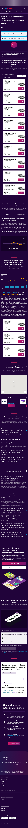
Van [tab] (25, 273)
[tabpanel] (14, 235)
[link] (21, 88)
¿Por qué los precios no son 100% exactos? (12, 764)
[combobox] (8, 27)
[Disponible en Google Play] (4, 818)
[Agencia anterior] (2, 392)
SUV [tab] (21, 273)
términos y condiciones (22, 651)
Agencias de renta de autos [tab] (9, 672)
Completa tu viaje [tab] (18, 679)
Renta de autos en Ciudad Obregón (18, 771)
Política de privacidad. (8, 652)
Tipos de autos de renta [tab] (8, 675)
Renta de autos (7, 770)
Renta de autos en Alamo (8, 694)
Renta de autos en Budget (8, 690)
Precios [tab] (7, 214)
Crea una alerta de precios (12, 735)
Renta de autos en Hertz (8, 692)
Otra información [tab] (21, 214)
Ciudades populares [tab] (7, 679)
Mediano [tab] (10, 273)
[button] (2, 8)
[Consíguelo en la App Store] (12, 818)
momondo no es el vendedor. (9, 759)
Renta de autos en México (17, 770)
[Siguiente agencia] (25, 392)
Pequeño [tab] (4, 273)
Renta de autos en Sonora (5, 771)
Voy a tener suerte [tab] (7, 682)
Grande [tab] (16, 273)
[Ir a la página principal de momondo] (9, 8)
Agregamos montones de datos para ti (11, 762)
